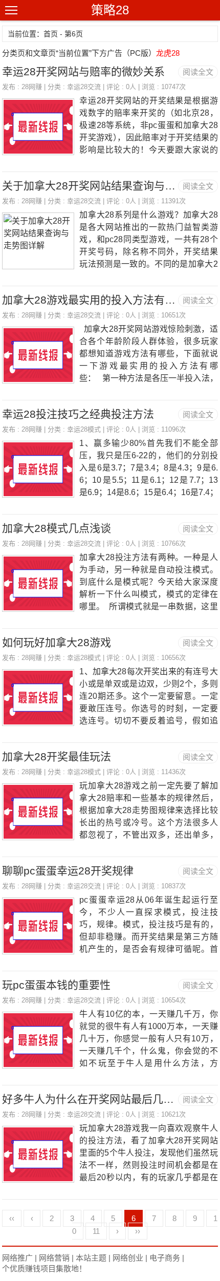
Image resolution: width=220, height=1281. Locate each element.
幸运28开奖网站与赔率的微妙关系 (83, 71)
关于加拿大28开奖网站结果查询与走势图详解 (110, 185)
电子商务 (164, 1257)
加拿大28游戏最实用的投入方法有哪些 (94, 300)
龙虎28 (168, 53)
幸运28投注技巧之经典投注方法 (78, 414)
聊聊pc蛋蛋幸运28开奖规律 (68, 871)
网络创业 (128, 1257)
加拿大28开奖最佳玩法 (56, 756)
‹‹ (11, 1218)
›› (137, 1231)
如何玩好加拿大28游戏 (56, 642)
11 (96, 1231)
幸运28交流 (84, 87)
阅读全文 (198, 72)
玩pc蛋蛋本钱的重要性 (56, 985)
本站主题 (91, 1257)
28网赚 (31, 87)
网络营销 (54, 1257)
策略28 (110, 10)
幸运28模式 (84, 429)
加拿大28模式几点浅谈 (56, 528)
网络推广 (17, 1257)
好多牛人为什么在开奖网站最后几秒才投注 (104, 1099)
